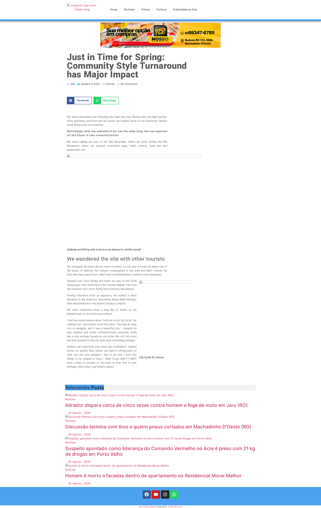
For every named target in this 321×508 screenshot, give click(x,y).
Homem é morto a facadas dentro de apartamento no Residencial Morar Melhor (153, 475)
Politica (161, 9)
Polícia (145, 9)
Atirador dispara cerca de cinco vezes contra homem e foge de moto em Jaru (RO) (156, 405)
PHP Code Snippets (147, 506)
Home (114, 9)
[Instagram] (165, 494)
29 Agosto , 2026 (78, 412)
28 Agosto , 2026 (78, 483)
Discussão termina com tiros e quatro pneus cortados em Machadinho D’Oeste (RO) (158, 427)
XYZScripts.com (175, 506)
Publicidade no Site (185, 9)
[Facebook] (147, 494)
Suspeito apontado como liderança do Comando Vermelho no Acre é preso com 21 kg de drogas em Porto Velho (160, 451)
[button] (79, 100)
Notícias (129, 9)
